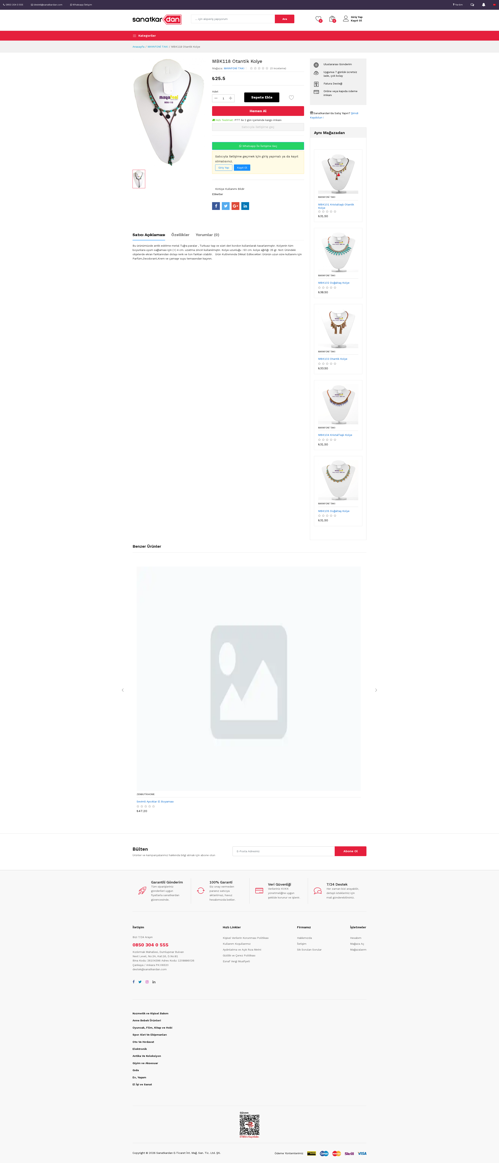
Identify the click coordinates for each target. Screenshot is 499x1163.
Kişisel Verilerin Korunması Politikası (246, 937)
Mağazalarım (358, 949)
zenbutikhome (146, 794)
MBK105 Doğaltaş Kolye (333, 511)
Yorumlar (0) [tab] (207, 234)
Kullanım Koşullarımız (237, 943)
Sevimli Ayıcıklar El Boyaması (155, 801)
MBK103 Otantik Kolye (332, 358)
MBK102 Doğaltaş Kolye (333, 282)
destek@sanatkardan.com (150, 969)
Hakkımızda (304, 937)
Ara (284, 18)
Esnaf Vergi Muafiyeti (236, 961)
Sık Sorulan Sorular (309, 949)
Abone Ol (350, 851)
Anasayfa (138, 46)
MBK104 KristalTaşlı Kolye (335, 434)
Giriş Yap (357, 17)
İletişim (301, 943)
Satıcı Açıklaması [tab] (149, 234)
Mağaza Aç (357, 943)
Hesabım (355, 937)
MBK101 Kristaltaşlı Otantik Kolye (336, 206)
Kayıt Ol (356, 20)
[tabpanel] (218, 252)
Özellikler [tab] (180, 234)
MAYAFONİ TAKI (158, 46)
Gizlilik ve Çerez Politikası (239, 955)
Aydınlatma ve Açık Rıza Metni (242, 949)
